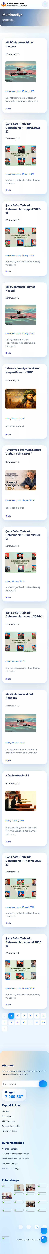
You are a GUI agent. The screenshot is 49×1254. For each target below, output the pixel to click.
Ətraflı (8, 108)
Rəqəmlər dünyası (10, 1163)
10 (24, 1022)
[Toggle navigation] (45, 4)
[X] (36, 1227)
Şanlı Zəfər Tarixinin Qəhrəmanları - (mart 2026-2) (23, 535)
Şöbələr (5, 1111)
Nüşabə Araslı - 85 (17, 775)
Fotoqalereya (8, 1116)
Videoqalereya (8, 1121)
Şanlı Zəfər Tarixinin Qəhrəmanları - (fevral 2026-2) (23, 860)
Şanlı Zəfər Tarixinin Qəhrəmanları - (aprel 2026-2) (23, 127)
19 (37, 1022)
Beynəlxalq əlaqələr (10, 1126)
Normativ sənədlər (10, 1149)
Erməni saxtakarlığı (10, 1168)
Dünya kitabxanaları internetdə (15, 1154)
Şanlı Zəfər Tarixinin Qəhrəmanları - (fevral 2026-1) (23, 942)
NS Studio (26, 1240)
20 (43, 1022)
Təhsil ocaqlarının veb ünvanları (16, 1158)
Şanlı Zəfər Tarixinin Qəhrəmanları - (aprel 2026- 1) (23, 209)
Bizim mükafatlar (9, 1131)
